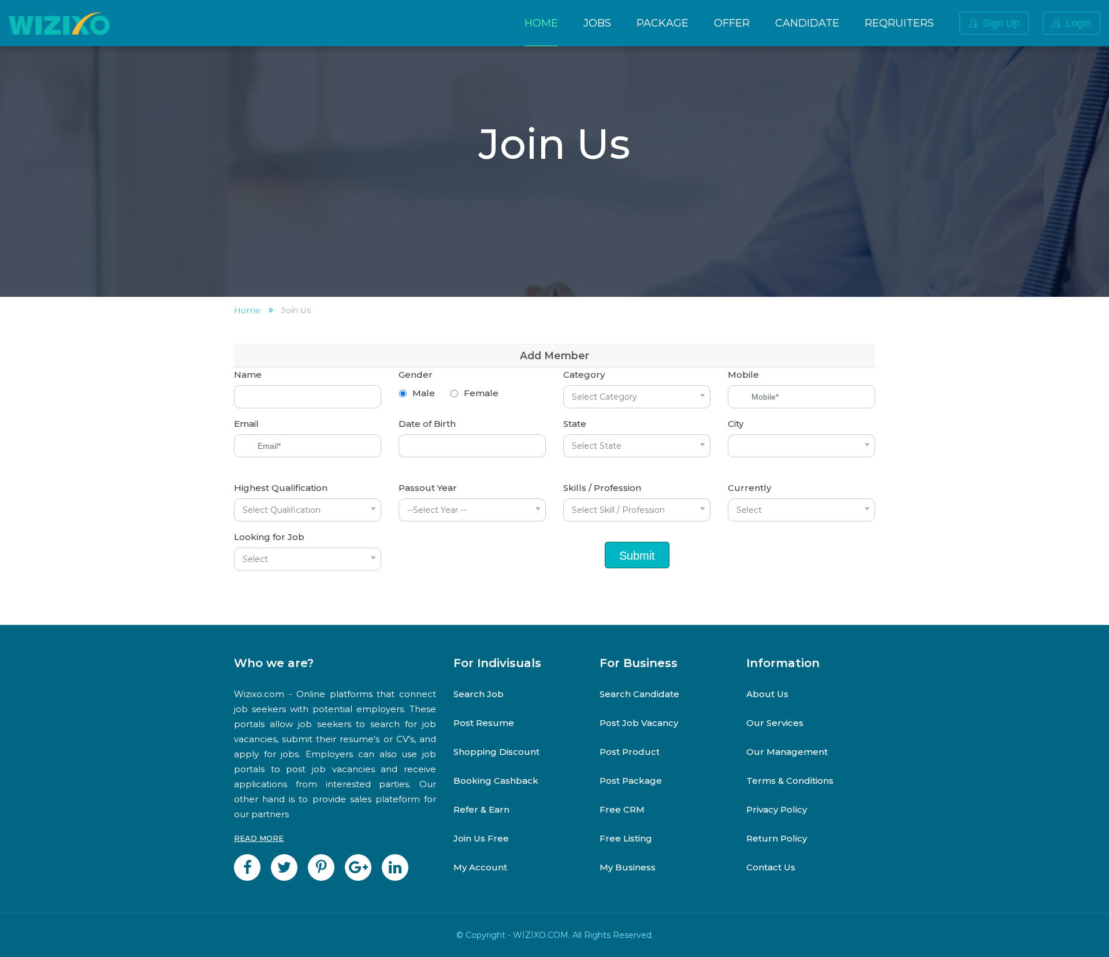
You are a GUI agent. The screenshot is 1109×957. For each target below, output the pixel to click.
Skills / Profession (602, 487)
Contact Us (770, 867)
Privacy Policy (776, 809)
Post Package (631, 780)
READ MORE (259, 838)
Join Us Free (481, 838)
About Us (767, 693)
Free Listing (626, 838)
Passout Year (428, 487)
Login (1078, 23)
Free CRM (622, 809)
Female (481, 393)
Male (423, 393)
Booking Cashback (495, 780)
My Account (480, 867)
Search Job (478, 693)
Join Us (296, 310)
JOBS (597, 23)
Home (247, 310)
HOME (541, 23)
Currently (749, 487)
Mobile (743, 374)
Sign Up (1001, 23)
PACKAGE (663, 23)
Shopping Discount (496, 751)
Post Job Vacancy (639, 722)
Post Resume (483, 722)
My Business (628, 867)
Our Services (774, 722)
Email (246, 423)
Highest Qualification (281, 487)
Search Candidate (639, 693)
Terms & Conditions (789, 780)
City (735, 423)
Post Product (630, 751)
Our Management (787, 751)
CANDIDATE (807, 23)
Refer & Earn (481, 809)
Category (584, 374)
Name (248, 374)
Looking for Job (269, 536)
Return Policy (776, 838)
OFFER (732, 23)
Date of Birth (427, 423)
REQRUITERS (899, 23)
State (574, 423)
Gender (416, 374)
